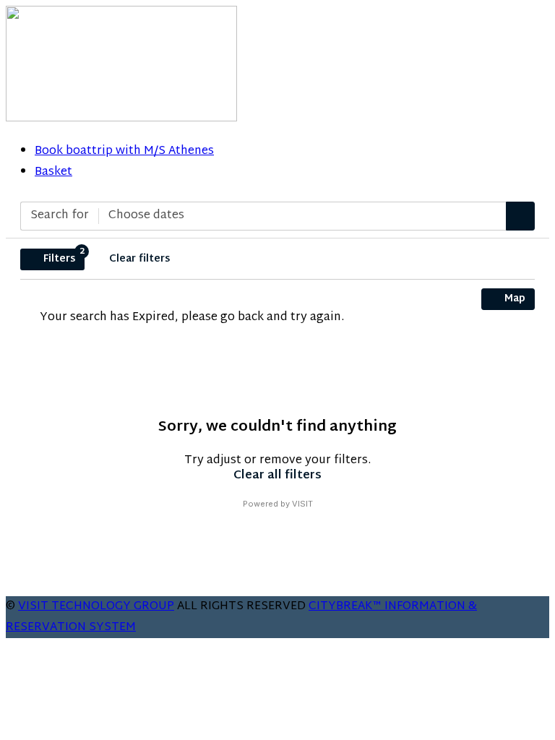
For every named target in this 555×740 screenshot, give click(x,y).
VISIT (302, 504)
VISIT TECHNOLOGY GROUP (96, 606)
